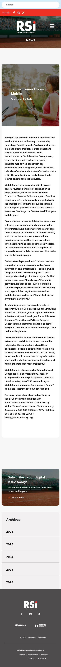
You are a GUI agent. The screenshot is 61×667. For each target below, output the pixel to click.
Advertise (32, 638)
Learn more (18, 497)
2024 (9, 557)
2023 (9, 569)
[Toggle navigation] (52, 26)
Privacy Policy (44, 654)
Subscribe (6, 13)
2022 (9, 582)
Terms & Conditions (33, 654)
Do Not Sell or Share (43, 659)
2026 (9, 531)
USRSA (23, 638)
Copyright (22, 654)
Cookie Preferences (32, 659)
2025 (9, 544)
